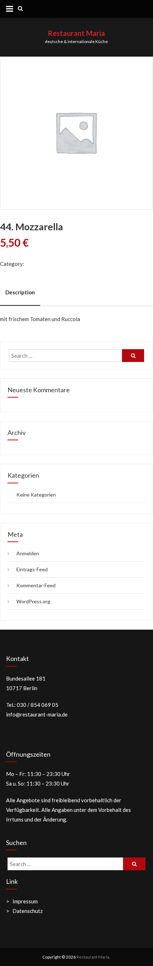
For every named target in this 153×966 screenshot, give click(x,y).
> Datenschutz (24, 911)
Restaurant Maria (76, 33)
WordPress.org (33, 601)
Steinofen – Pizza (45, 264)
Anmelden (27, 553)
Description (20, 292)
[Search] (133, 355)
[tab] (20, 292)
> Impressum (22, 901)
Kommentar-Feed (36, 585)
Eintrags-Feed (32, 569)
